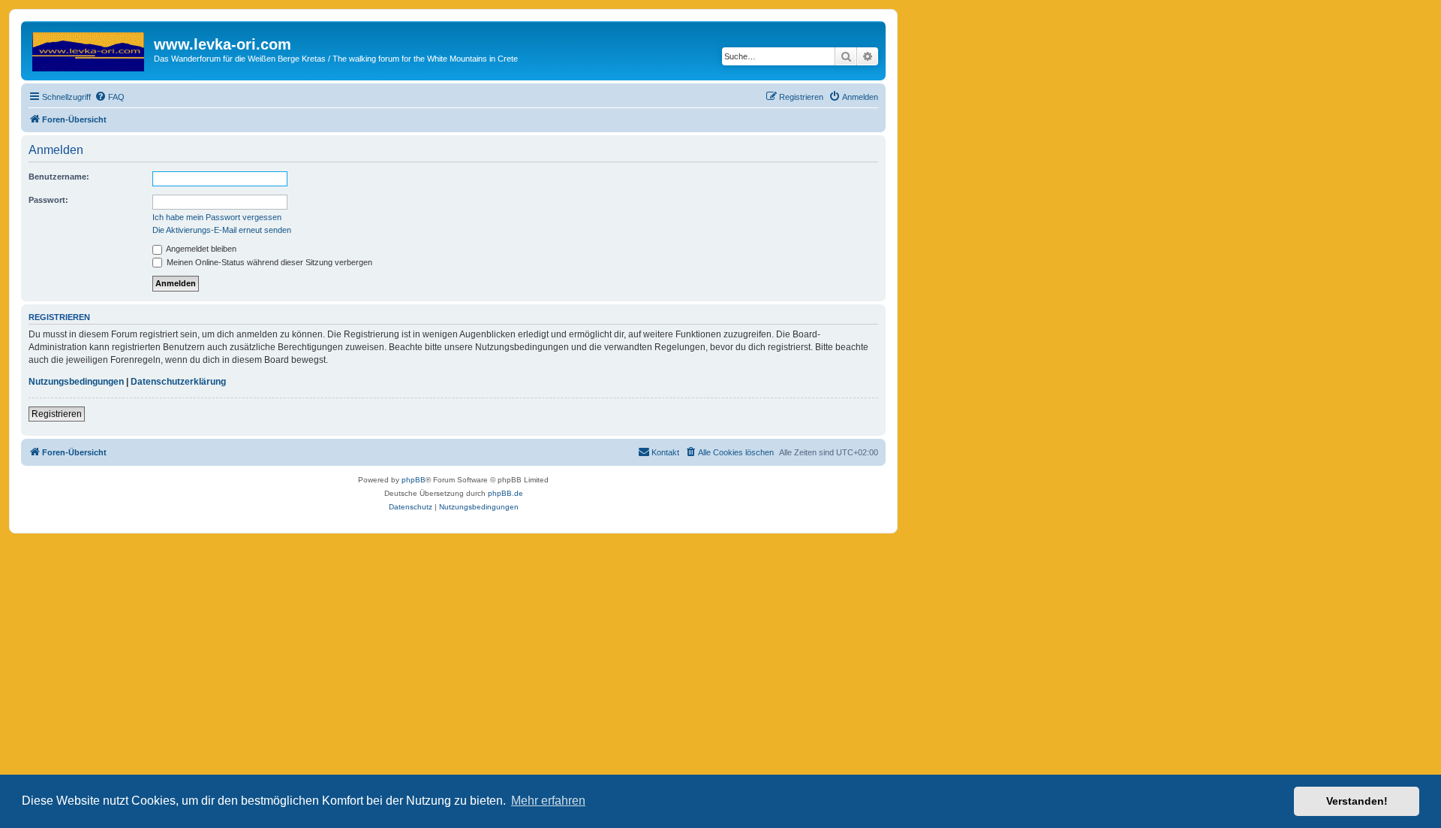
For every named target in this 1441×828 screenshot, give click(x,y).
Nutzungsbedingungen (76, 381)
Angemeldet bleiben (200, 248)
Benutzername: (59, 176)
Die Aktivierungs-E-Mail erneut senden (221, 229)
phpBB (414, 480)
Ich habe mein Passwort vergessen (216, 217)
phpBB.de (505, 493)
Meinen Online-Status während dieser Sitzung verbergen (268, 262)
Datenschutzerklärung (178, 381)
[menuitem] (110, 97)
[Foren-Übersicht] (89, 49)
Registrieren (57, 414)
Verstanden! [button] (1357, 801)
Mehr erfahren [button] (548, 800)
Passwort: (48, 199)
